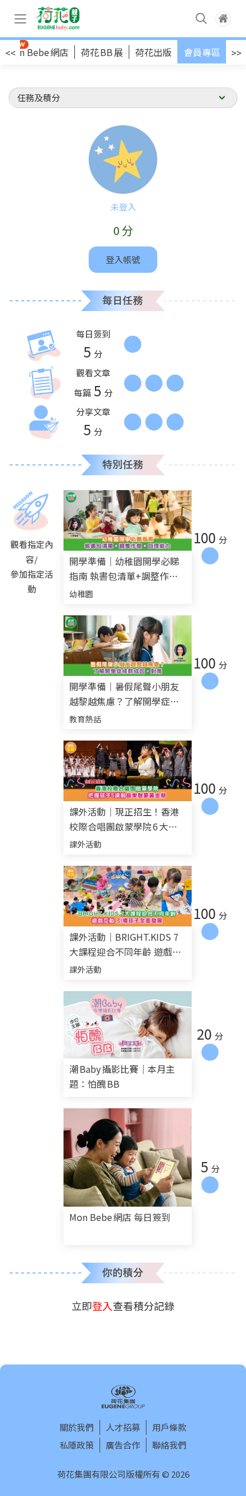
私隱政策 (76, 1445)
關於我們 (76, 1427)
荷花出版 (153, 52)
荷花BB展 (102, 52)
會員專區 (202, 52)
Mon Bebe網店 (37, 52)
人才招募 (123, 1427)
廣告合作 (123, 1445)
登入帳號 (123, 259)
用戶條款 (169, 1427)
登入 (102, 1305)
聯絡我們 (169, 1445)
